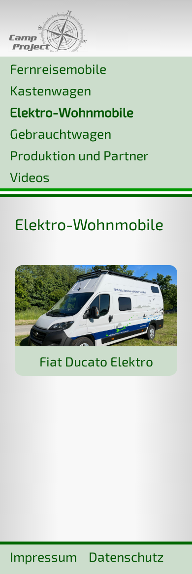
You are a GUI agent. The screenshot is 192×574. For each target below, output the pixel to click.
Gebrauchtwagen (60, 133)
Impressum (43, 556)
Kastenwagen (50, 90)
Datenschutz (126, 556)
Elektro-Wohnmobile (71, 112)
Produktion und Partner (79, 155)
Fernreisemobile (58, 68)
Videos (30, 176)
